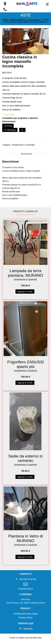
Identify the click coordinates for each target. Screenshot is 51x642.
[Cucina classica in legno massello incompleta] (25, 53)
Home (5, 20)
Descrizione (26, 154)
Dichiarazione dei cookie (25, 614)
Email (9, 126)
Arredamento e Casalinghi (24, 20)
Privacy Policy (25, 617)
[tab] (26, 154)
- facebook (27, 628)
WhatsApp (11, 130)
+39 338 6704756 (27, 579)
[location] (5, 4)
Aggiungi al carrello (25, 292)
